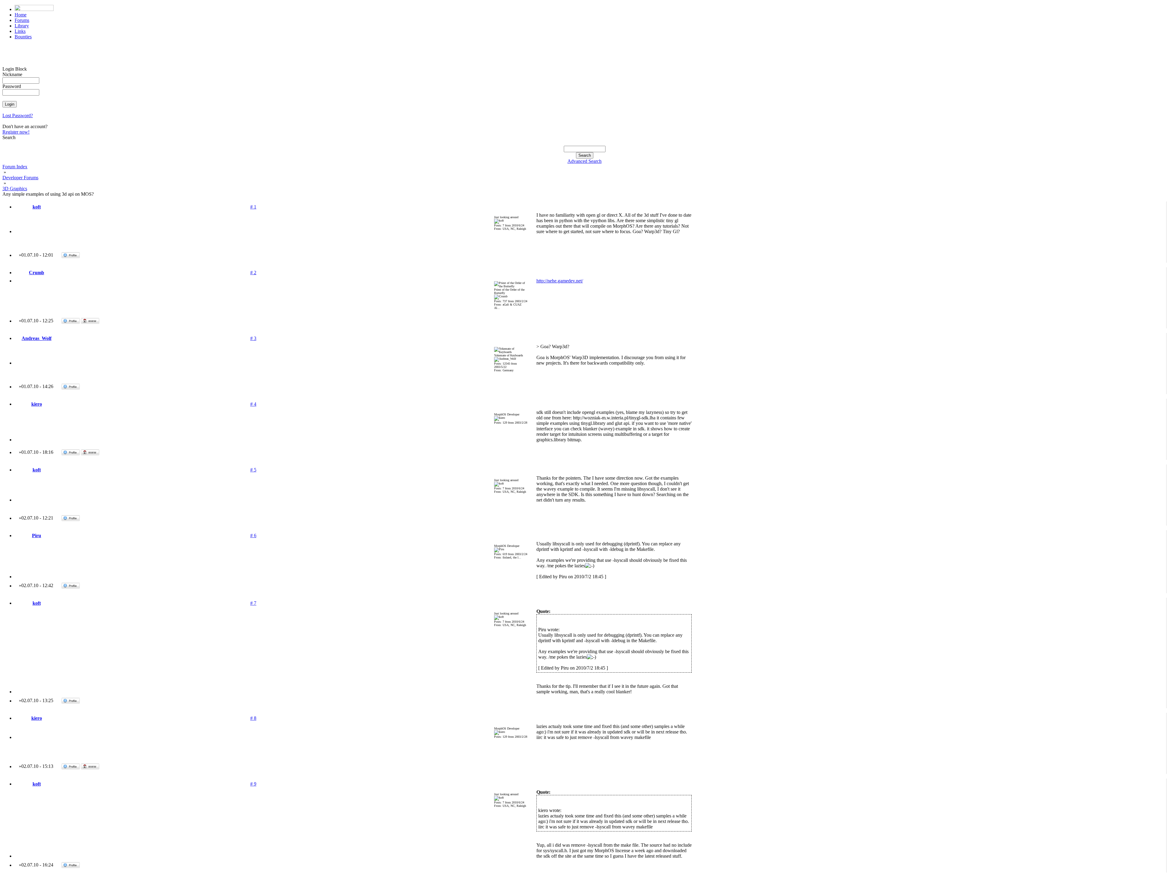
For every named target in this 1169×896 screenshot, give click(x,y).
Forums (22, 20)
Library (22, 25)
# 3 (253, 338)
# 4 (253, 404)
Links (20, 31)
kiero (36, 404)
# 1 (253, 206)
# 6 (253, 535)
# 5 (253, 469)
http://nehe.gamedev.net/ (559, 280)
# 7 (253, 603)
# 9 (253, 783)
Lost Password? (17, 115)
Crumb (36, 272)
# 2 (253, 272)
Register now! (16, 132)
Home (20, 14)
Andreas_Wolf (36, 338)
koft (37, 206)
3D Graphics (14, 188)
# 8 (253, 718)
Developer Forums (20, 177)
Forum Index (14, 166)
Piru (36, 535)
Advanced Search (584, 161)
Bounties (23, 36)
